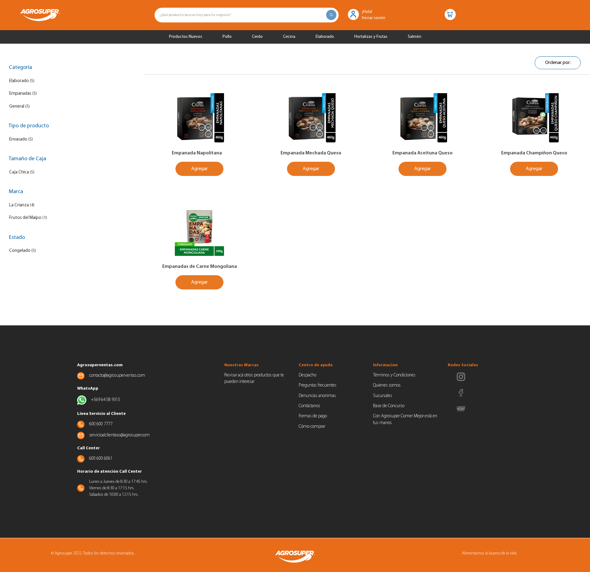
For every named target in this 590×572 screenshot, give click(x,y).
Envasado (18, 139)
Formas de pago (313, 416)
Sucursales (382, 396)
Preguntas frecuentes (317, 385)
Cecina (289, 36)
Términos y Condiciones (394, 375)
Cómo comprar (312, 426)
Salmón (414, 36)
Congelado (19, 250)
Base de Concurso (388, 406)
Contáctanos (309, 406)
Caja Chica (19, 172)
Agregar (199, 168)
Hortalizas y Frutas (370, 36)
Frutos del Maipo (25, 218)
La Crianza (19, 205)
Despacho (307, 375)
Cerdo (257, 36)
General (16, 106)
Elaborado (325, 36)
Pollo (227, 36)
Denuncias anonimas (317, 396)
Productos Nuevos (185, 36)
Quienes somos (387, 385)
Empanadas (20, 93)
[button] (353, 14)
